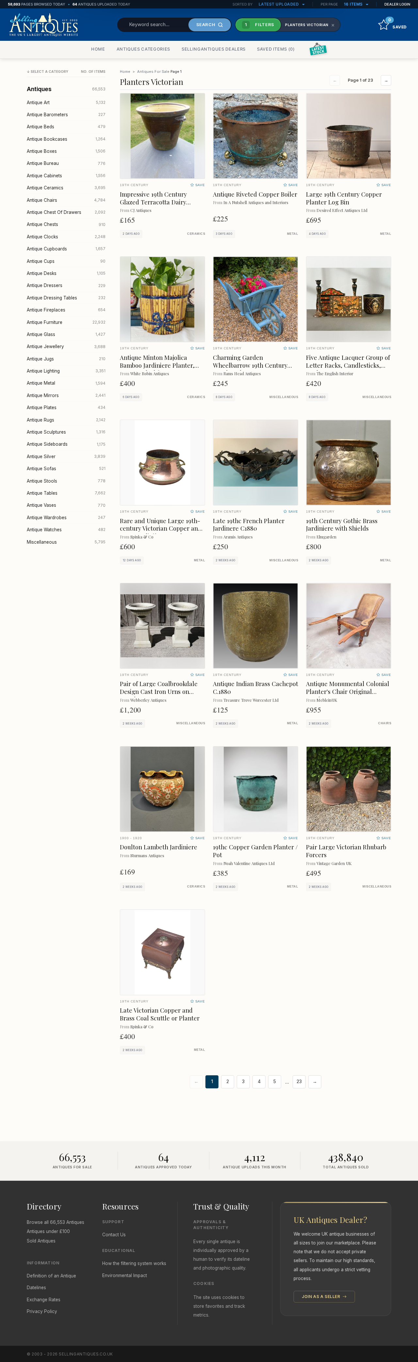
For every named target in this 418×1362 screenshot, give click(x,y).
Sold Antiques (41, 1240)
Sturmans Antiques (147, 855)
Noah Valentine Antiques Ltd (249, 863)
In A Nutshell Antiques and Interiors (255, 202)
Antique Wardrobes (66, 517)
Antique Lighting (66, 371)
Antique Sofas (66, 468)
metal (292, 233)
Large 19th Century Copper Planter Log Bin (344, 198)
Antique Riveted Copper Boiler (255, 194)
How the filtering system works (134, 1263)
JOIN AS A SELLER (321, 1296)
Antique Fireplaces (66, 309)
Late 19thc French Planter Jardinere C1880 (248, 525)
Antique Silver (66, 456)
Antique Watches (66, 529)
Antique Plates (66, 407)
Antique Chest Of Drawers (66, 212)
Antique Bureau (66, 163)
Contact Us (114, 1234)
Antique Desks (66, 273)
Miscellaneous (66, 542)
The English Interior (334, 373)
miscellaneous (283, 397)
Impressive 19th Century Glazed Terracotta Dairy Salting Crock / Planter (153, 202)
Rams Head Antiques (242, 373)
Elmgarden (326, 536)
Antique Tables (66, 493)
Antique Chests (66, 224)
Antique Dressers (66, 285)
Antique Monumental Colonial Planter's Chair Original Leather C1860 (347, 691)
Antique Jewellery (66, 346)
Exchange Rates (43, 1299)
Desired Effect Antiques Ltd (341, 210)
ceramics (196, 233)
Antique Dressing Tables (66, 297)
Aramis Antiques (238, 536)
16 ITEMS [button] (354, 4)
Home (125, 71)
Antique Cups (66, 261)
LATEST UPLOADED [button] (279, 4)
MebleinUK (326, 700)
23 (299, 1081)
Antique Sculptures (66, 432)
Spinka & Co (141, 536)
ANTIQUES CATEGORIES (143, 49)
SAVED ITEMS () (276, 49)
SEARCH (206, 24)
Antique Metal (66, 383)
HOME (98, 49)
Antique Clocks (66, 236)
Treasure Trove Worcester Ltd (251, 700)
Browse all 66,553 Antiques (55, 1222)
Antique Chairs (66, 200)
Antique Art (66, 102)
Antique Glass (66, 334)
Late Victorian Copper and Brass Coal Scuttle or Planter (160, 1014)
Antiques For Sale (153, 71)
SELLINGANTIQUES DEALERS (214, 49)
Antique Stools (66, 481)
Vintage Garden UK (334, 863)
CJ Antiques (141, 210)
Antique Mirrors (66, 395)
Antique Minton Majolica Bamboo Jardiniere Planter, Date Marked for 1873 (157, 365)
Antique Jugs (66, 358)
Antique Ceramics (66, 187)
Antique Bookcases (66, 139)
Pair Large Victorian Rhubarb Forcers (346, 851)
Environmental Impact (124, 1275)
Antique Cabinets (66, 175)
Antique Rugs (66, 420)
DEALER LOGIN (397, 4)
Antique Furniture (66, 322)
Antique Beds (66, 126)
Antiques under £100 (48, 1231)
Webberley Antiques (148, 700)
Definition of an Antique (51, 1275)
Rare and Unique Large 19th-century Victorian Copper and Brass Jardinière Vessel (160, 528)
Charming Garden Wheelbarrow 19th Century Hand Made (250, 365)
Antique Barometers (66, 114)
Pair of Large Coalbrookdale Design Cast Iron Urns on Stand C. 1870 (159, 691)
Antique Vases (66, 505)
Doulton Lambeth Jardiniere (158, 847)
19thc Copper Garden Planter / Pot (255, 851)
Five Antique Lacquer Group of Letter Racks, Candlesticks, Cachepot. (348, 365)
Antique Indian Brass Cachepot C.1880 (255, 688)
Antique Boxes (66, 151)
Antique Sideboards (66, 444)
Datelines (36, 1287)
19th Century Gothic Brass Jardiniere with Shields (342, 525)
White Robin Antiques (149, 373)
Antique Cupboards (66, 248)
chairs (384, 723)
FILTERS (259, 24)
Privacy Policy (42, 1311)
